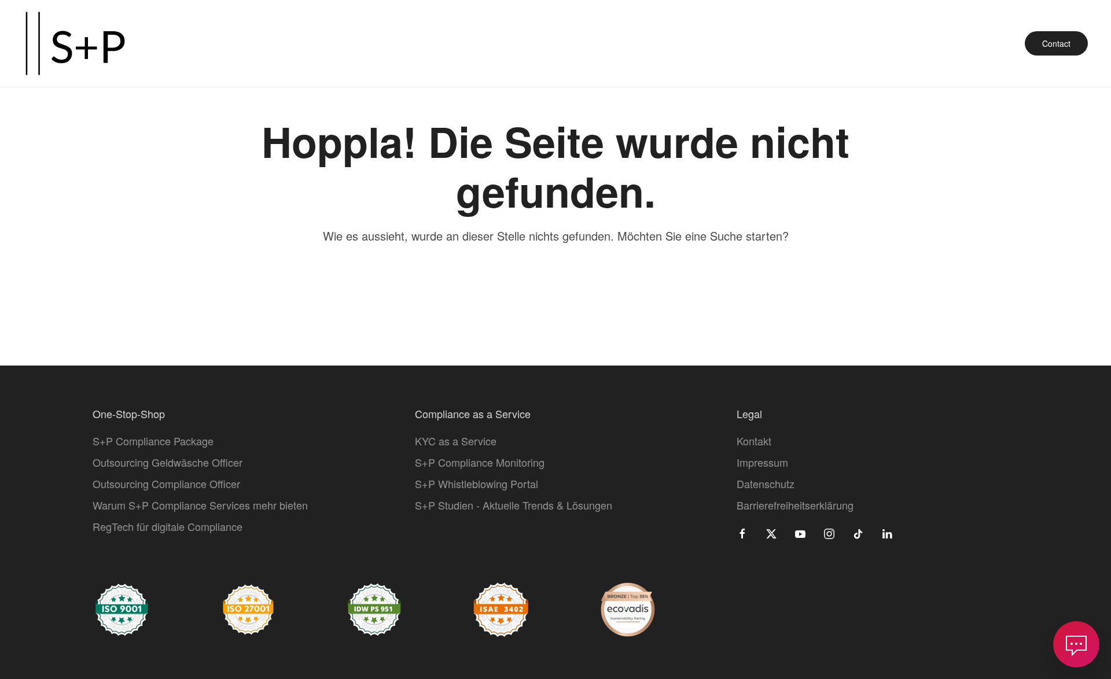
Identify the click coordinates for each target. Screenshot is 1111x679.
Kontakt (754, 440)
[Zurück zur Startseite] (75, 43)
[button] (1076, 644)
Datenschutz (765, 483)
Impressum (762, 462)
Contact (1056, 43)
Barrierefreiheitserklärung (795, 504)
